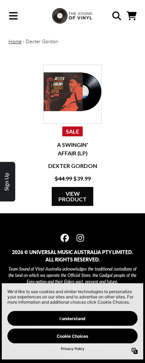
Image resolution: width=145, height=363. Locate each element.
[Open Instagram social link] (80, 238)
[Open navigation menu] (13, 16)
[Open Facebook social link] (64, 238)
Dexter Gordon (72, 165)
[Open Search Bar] (116, 16)
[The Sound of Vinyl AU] (72, 16)
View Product (72, 196)
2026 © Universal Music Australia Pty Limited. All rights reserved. (72, 255)
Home (14, 41)
